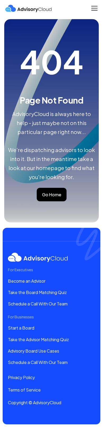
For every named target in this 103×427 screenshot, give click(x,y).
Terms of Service (24, 390)
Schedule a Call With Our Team (38, 303)
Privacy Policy (21, 377)
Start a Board (21, 328)
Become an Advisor (26, 281)
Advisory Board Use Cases (33, 351)
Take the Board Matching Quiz (37, 292)
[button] (94, 8)
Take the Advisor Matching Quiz (38, 339)
